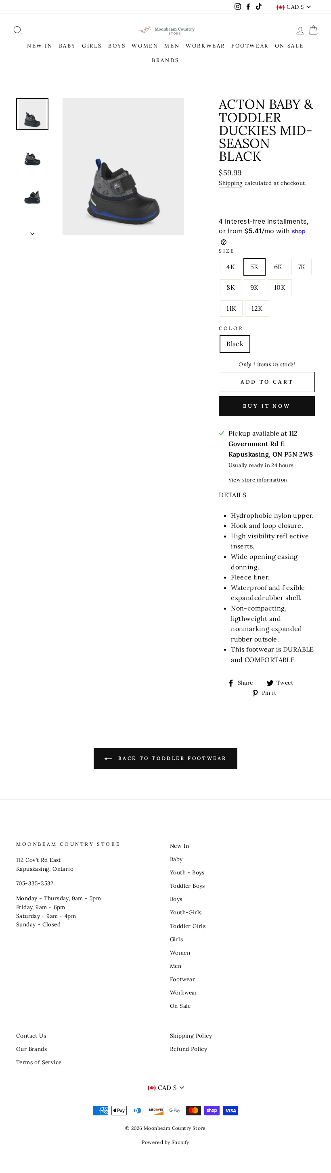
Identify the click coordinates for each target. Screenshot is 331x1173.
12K (256, 308)
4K (230, 267)
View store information (257, 479)
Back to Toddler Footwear (171, 758)
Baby (176, 859)
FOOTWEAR (250, 45)
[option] (123, 166)
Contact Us (31, 1035)
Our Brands (31, 1049)
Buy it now (267, 406)
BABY (67, 45)
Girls (176, 939)
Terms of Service (38, 1062)
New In (179, 845)
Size (227, 251)
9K (254, 287)
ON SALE (289, 45)
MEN (172, 45)
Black (234, 344)
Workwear (183, 992)
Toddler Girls (187, 926)
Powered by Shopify (165, 1142)
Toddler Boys (187, 885)
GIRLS (92, 45)
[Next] (32, 231)
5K (254, 267)
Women (180, 952)
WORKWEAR (205, 45)
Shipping (231, 183)
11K (231, 308)
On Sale (180, 1005)
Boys (176, 899)
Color (231, 328)
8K (230, 287)
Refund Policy (188, 1049)
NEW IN (40, 45)
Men (175, 966)
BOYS (117, 45)
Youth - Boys (187, 872)
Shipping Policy (191, 1035)
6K (278, 267)
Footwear (182, 979)
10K (279, 287)
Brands (165, 60)
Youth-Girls (185, 912)
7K (302, 267)
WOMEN (145, 45)
